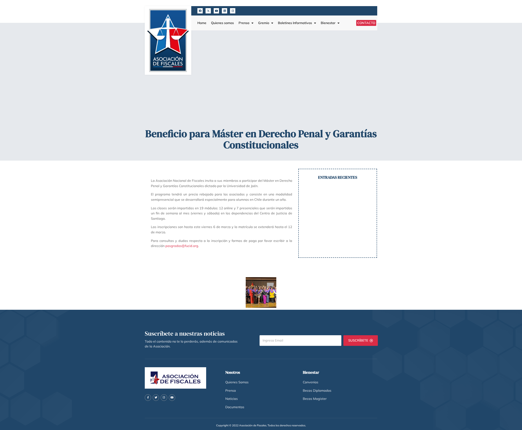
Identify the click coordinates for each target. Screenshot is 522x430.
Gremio (263, 23)
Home (201, 23)
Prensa (244, 23)
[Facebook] (200, 10)
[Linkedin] (224, 10)
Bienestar (328, 23)
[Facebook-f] (148, 397)
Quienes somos (222, 23)
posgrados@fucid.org (181, 246)
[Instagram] (232, 10)
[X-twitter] (208, 10)
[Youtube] (216, 10)
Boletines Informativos (295, 23)
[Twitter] (156, 397)
